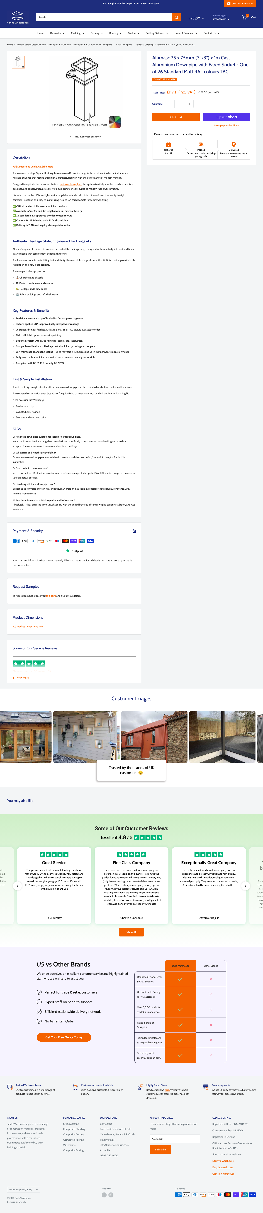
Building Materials (155, 33)
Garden (132, 33)
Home (40, 33)
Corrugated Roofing (73, 1139)
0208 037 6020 (109, 1155)
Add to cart (176, 117)
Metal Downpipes (124, 44)
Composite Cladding (74, 1129)
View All (131, 932)
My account (220, 19)
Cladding (76, 33)
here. (167, 1089)
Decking (95, 33)
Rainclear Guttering (144, 44)
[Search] (176, 17)
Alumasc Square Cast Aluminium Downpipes (37, 44)
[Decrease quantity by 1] (170, 104)
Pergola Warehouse (222, 1167)
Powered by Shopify (16, 1201)
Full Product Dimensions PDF (28, 626)
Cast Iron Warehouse (223, 1173)
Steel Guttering (71, 1123)
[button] (17, 885)
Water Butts (69, 1145)
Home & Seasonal (183, 33)
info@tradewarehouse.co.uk (114, 1145)
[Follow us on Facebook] (104, 1194)
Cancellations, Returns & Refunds (117, 1134)
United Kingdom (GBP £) (20, 1189)
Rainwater (55, 33)
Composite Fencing (73, 1150)
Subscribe (160, 1149)
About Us (105, 1150)
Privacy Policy (107, 1139)
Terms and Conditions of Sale (115, 1129)
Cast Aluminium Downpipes (99, 44)
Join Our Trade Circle (243, 3)
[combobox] (104, 17)
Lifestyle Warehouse (223, 1160)
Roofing (113, 33)
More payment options (226, 125)
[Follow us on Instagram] (110, 1194)
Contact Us (210, 33)
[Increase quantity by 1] (189, 104)
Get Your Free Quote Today (64, 1037)
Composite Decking (73, 1134)
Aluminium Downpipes (72, 44)
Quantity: (157, 103)
